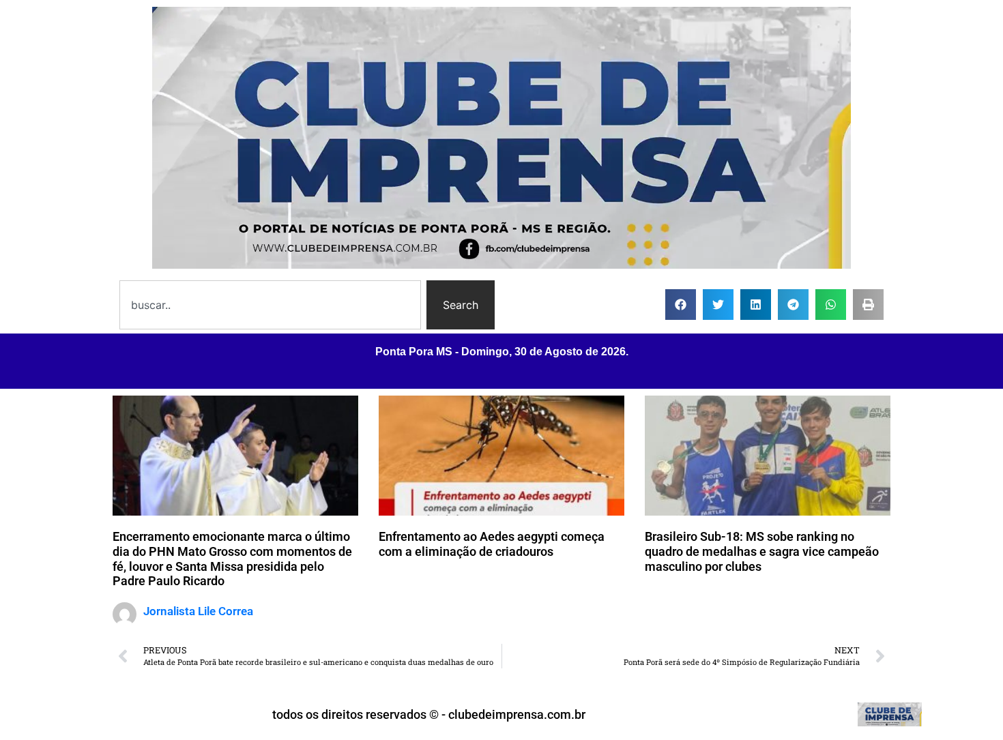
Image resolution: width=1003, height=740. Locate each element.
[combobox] (270, 304)
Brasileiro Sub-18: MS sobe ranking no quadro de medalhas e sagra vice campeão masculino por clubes (762, 551)
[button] (680, 304)
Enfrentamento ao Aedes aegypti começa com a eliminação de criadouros (492, 544)
